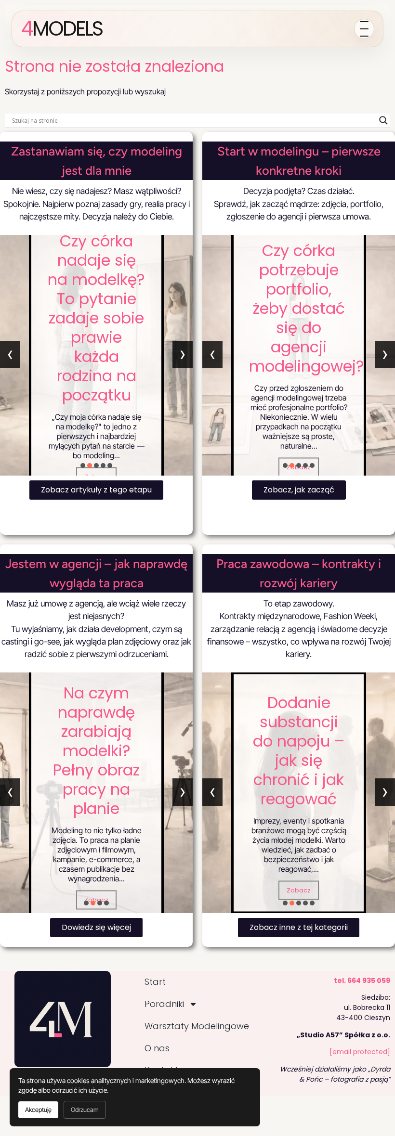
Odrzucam (85, 1109)
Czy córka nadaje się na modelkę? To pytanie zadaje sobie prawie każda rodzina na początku (96, 317)
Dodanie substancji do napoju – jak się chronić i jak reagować (298, 751)
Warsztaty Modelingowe (197, 1026)
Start (155, 982)
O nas (157, 1048)
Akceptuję (38, 1109)
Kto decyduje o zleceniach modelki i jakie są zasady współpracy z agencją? (105, 750)
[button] (82, 465)
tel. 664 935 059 (362, 980)
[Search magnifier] (383, 120)
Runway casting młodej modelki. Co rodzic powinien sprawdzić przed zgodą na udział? (298, 312)
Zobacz (299, 890)
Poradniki (164, 1004)
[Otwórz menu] (364, 29)
